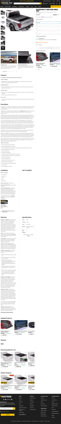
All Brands (31, 403)
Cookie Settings (41, 421)
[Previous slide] (36, 69)
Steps (32, 6)
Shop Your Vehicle (8, 6)
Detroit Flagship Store (22, 414)
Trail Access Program (44, 405)
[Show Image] (3, 12)
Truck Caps (27, 6)
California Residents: (28, 235)
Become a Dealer (21, 412)
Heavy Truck (32, 407)
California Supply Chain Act (35, 421)
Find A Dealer (54, 409)
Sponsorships (43, 403)
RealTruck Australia (44, 410)
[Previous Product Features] (1, 71)
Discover (39, 6)
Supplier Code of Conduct (23, 407)
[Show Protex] (3, 17)
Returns (53, 407)
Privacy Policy (21, 405)
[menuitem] (2, 6)
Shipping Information (55, 403)
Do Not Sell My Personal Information (26, 421)
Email (1, 406)
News (20, 403)
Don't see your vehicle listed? (41, 36)
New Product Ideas (33, 409)
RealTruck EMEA (43, 412)
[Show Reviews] (56, 14)
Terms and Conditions (47, 421)
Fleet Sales (53, 417)
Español (53, 415)
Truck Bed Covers (21, 6)
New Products (14, 6)
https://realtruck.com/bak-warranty (7, 312)
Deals (35, 6)
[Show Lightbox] (20, 20)
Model (37, 28)
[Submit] (14, 408)
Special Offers (32, 405)
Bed (36, 32)
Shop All (2, 6)
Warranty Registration (55, 411)
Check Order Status (54, 405)
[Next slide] (59, 69)
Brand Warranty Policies (55, 413)
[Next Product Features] (16, 71)
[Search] (41, 3)
